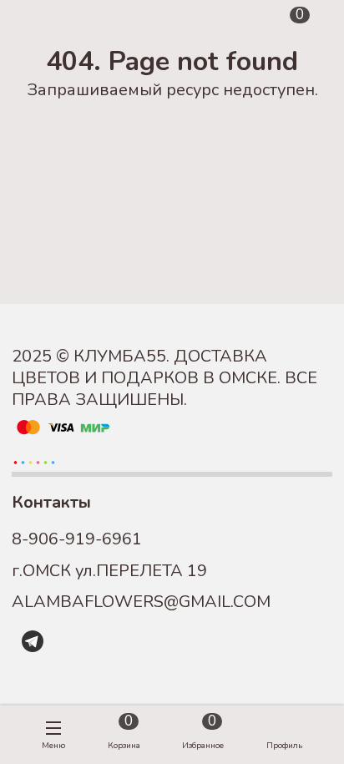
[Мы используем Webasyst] (34, 460)
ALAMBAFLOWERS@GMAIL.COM (141, 601)
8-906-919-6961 (77, 539)
